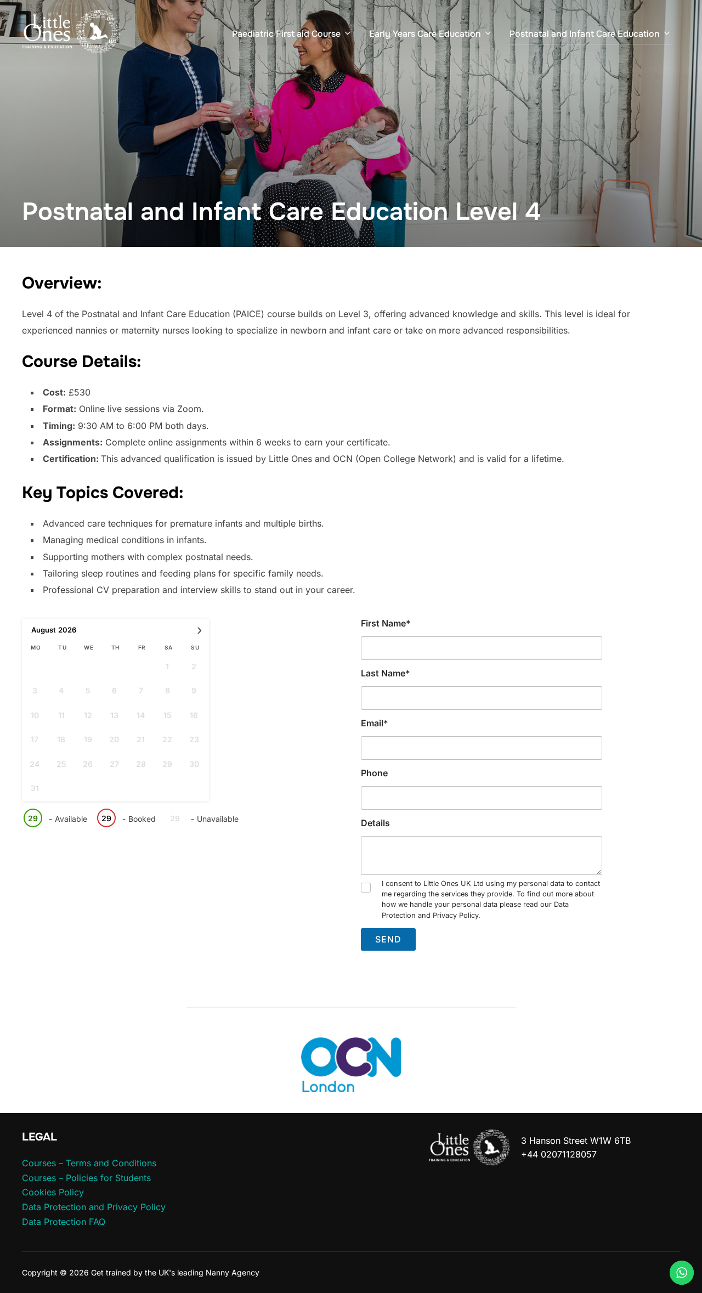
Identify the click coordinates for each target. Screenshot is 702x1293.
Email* (374, 723)
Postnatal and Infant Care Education (584, 33)
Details (375, 822)
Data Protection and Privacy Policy (94, 1206)
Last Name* (385, 673)
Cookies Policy (53, 1192)
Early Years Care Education (425, 33)
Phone (374, 772)
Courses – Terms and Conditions (89, 1163)
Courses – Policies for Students (86, 1177)
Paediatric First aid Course (286, 33)
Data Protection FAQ (63, 1221)
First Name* (386, 623)
